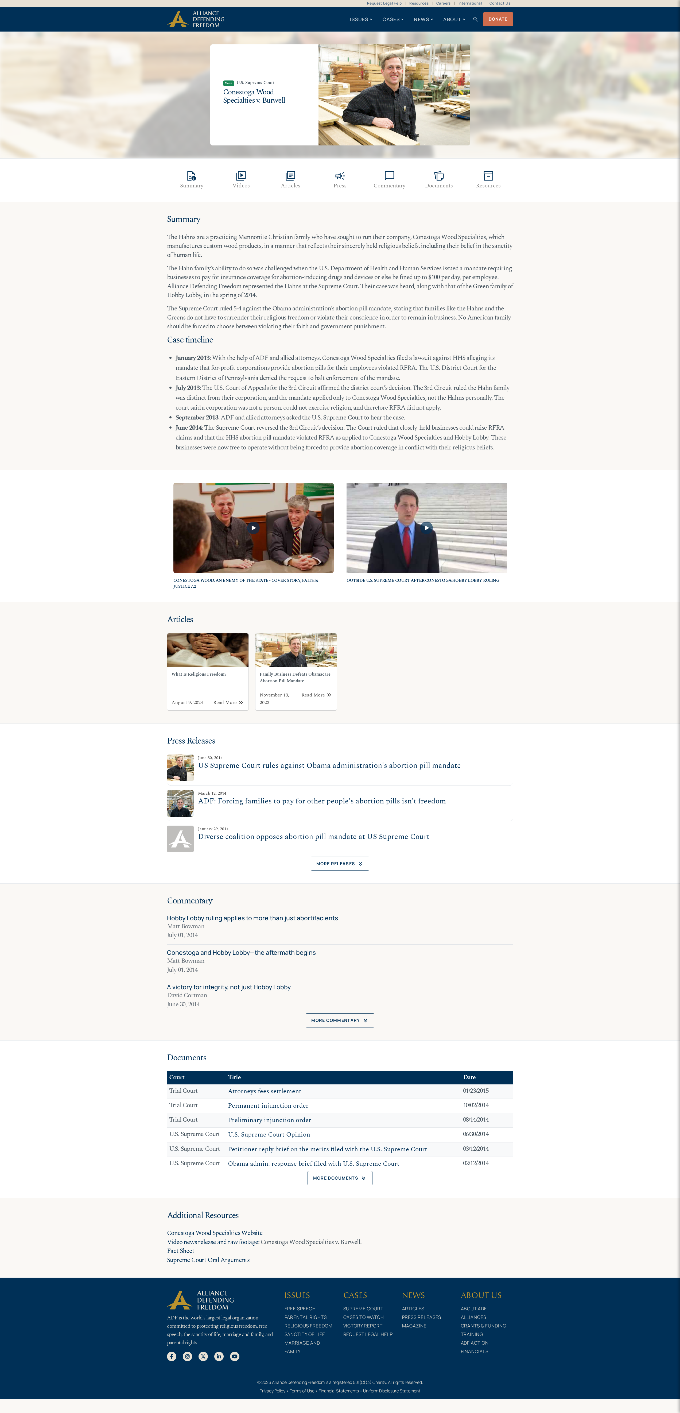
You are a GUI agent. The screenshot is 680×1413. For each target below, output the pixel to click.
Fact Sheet (180, 1251)
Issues (359, 19)
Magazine (414, 1325)
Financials (475, 1351)
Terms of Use (302, 1391)
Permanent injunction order (268, 1106)
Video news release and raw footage (212, 1242)
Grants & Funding (484, 1325)
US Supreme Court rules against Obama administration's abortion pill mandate (329, 765)
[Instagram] (187, 1356)
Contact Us (499, 3)
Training (472, 1334)
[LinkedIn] (219, 1356)
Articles (413, 1308)
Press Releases (421, 1317)
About (452, 19)
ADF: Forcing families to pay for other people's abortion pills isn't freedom (322, 801)
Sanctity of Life (305, 1334)
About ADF (474, 1308)
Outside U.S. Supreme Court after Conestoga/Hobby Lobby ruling (423, 580)
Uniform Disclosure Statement (391, 1391)
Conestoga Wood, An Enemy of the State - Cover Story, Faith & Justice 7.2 (245, 583)
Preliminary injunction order (269, 1120)
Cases (391, 19)
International (470, 3)
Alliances (474, 1317)
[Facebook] (171, 1356)
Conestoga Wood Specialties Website (215, 1233)
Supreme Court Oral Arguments (208, 1260)
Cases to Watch (363, 1317)
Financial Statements (339, 1391)
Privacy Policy (272, 1391)
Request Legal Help (384, 3)
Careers (443, 3)
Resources (419, 3)
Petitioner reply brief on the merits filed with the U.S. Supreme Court (327, 1149)
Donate (498, 19)
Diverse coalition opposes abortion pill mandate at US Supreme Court (313, 836)
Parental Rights (306, 1317)
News (421, 19)
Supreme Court (363, 1308)
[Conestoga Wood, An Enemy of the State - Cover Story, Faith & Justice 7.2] (253, 528)
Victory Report (363, 1325)
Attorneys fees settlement (264, 1091)
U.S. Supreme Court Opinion (269, 1134)
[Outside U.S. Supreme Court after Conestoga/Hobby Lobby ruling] (427, 528)
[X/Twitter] (203, 1356)
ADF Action (475, 1342)
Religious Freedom (309, 1325)
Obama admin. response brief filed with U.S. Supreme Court (313, 1164)
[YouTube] (234, 1356)
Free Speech (300, 1308)
